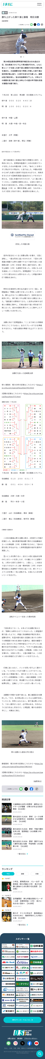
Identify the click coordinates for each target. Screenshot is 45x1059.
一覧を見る (21, 853)
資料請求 (19, 1038)
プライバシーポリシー (30, 1038)
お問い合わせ (12, 1038)
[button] (23, 56)
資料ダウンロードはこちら (21, 1020)
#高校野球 (5, 21)
